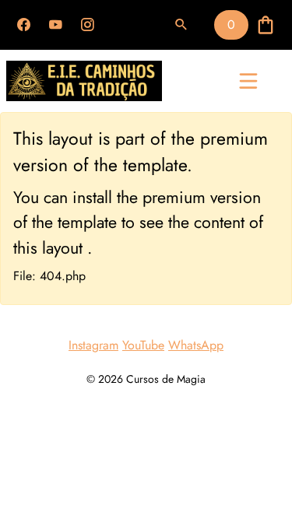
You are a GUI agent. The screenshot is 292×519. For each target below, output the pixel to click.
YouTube (143, 345)
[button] (181, 25)
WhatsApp (195, 345)
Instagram (93, 345)
